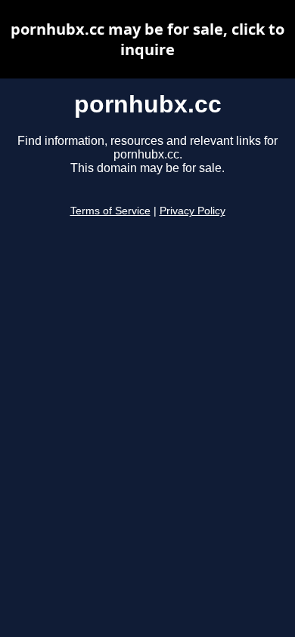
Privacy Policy (192, 211)
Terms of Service (110, 211)
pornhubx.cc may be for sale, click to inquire (147, 39)
